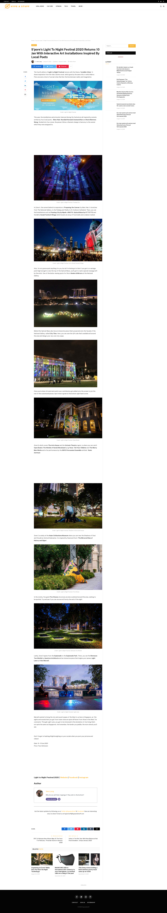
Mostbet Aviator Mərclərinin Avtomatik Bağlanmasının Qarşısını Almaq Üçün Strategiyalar (125, 94)
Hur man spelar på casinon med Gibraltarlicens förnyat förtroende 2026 (126, 114)
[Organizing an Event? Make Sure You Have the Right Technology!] (42, 859)
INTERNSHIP (21, 1)
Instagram (83, 777)
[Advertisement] (83, 25)
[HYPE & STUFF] (17, 6)
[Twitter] (25, 81)
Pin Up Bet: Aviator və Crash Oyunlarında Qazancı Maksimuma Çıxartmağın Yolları (125, 70)
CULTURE (50, 6)
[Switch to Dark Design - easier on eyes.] (161, 6)
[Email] (25, 94)
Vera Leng (39, 61)
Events (34, 45)
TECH (66, 6)
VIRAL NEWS (40, 6)
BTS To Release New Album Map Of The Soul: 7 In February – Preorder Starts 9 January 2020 (48, 840)
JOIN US (13, 1)
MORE (81, 6)
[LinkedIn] (25, 85)
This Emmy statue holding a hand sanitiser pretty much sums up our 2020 (88, 869)
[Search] (163, 6)
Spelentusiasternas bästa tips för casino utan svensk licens (126, 105)
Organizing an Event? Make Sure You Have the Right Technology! (40, 869)
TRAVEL (73, 6)
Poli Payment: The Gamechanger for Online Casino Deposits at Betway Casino (125, 82)
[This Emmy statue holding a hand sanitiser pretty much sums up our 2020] (89, 859)
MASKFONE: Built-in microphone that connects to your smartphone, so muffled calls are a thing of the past (65, 870)
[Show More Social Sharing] (71, 66)
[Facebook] (25, 76)
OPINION (58, 6)
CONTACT (6, 1)
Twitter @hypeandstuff (68, 811)
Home (32, 40)
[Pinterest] (25, 90)
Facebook (73, 777)
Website (64, 777)
